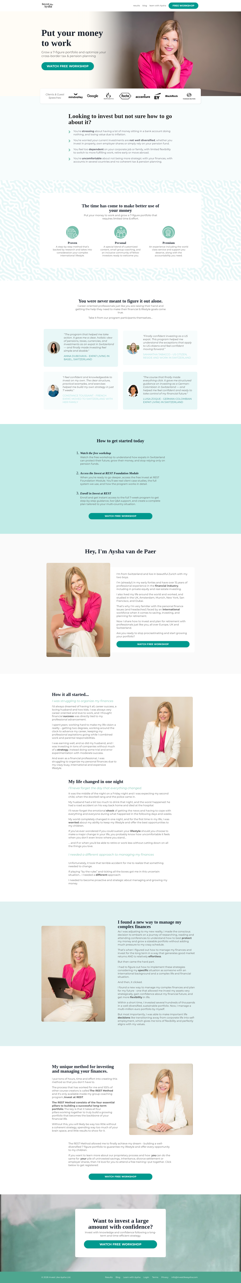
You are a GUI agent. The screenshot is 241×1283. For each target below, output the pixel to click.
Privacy (164, 1277)
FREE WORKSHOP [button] (183, 5)
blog (144, 5)
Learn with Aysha (131, 1277)
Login (146, 1277)
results (136, 5)
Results (109, 1277)
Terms (155, 1277)
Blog (118, 1277)
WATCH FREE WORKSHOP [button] (68, 66)
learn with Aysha (157, 5)
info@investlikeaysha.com (184, 1277)
